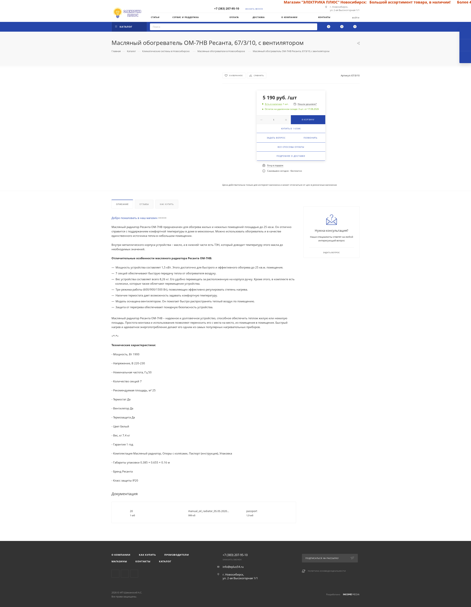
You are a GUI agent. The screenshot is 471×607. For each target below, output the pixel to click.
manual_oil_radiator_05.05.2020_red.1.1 (209, 511)
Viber (125, 574)
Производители (176, 554)
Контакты (142, 561)
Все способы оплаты (291, 147)
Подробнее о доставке (291, 156)
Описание (122, 204)
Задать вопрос (276, 137)
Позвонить (310, 137)
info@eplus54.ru (233, 567)
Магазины (119, 561)
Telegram (115, 574)
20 (131, 511)
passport (251, 511)
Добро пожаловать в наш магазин (134, 218)
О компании (120, 554)
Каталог (165, 561)
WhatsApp (134, 574)
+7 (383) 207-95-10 (226, 8)
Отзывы (144, 204)
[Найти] (313, 26)
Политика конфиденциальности (327, 571)
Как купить (167, 204)
